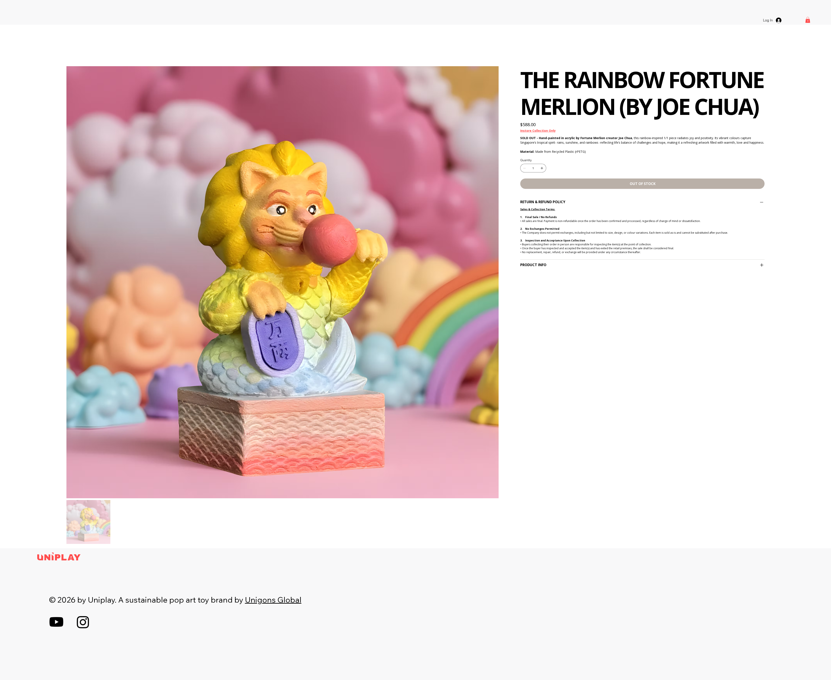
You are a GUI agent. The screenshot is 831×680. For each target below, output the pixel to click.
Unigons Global (273, 599)
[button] (807, 20)
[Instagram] (83, 622)
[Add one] (542, 168)
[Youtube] (56, 622)
